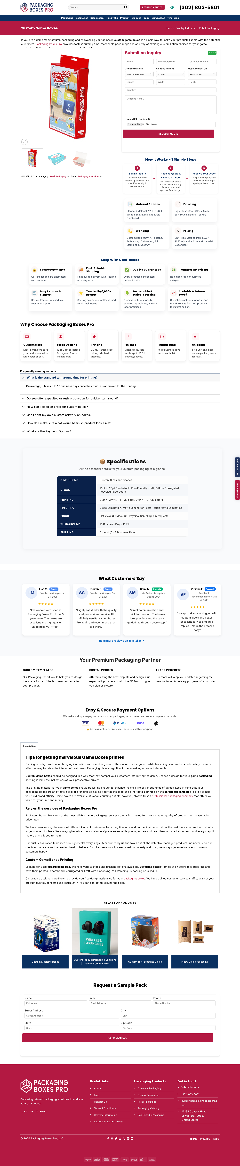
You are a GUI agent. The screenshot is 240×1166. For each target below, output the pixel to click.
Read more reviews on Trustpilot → (121, 640)
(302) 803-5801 (200, 7)
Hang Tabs (112, 18)
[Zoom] (24, 142)
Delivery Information (105, 1115)
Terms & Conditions (105, 1108)
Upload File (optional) (138, 119)
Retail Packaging (209, 28)
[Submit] (126, 7)
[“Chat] (172, 7)
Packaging (67, 18)
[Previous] (26, 97)
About (97, 1088)
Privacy (205, 1139)
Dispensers (97, 18)
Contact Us (100, 1101)
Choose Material (134, 68)
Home (168, 28)
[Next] (112, 97)
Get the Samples (237, 467)
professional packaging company (172, 796)
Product (124, 18)
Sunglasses (158, 18)
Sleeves (136, 18)
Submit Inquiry (190, 1087)
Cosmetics (82, 18)
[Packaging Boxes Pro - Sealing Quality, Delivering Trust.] (36, 7)
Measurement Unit (198, 68)
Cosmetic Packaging (149, 1088)
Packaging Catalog (148, 1108)
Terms (193, 1139)
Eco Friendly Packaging (151, 1115)
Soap (146, 18)
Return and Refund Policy (108, 1121)
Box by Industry (185, 28)
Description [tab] (29, 746)
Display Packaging (148, 1095)
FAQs (216, 1139)
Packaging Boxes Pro (49, 44)
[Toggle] (23, 377)
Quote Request (237, 490)
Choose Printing (165, 68)
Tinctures (173, 18)
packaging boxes (134, 878)
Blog (96, 1095)
